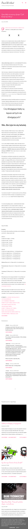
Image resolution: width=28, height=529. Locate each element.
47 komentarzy (12, 476)
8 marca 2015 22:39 (14, 325)
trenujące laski (14, 313)
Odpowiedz (8, 332)
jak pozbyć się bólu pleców (8, 304)
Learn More (12, 527)
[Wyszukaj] (22, 2)
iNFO (18, 302)
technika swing (6, 313)
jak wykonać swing (7, 306)
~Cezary (7, 370)
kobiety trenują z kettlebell (9, 308)
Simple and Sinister (6, 311)
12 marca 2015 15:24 (15, 343)
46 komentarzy (12, 437)
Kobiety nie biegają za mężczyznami (11, 423)
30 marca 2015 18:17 (14, 370)
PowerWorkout (8, 2)
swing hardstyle (16, 311)
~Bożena (7, 363)
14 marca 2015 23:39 (14, 363)
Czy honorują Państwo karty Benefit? (12, 463)
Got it (17, 527)
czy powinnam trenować (8, 300)
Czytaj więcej (22, 437)
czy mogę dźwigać (6, 299)
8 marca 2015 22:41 (14, 335)
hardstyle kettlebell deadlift (9, 302)
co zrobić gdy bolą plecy (12, 297)
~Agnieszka (7, 343)
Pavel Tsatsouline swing (8, 310)
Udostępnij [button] (4, 315)
